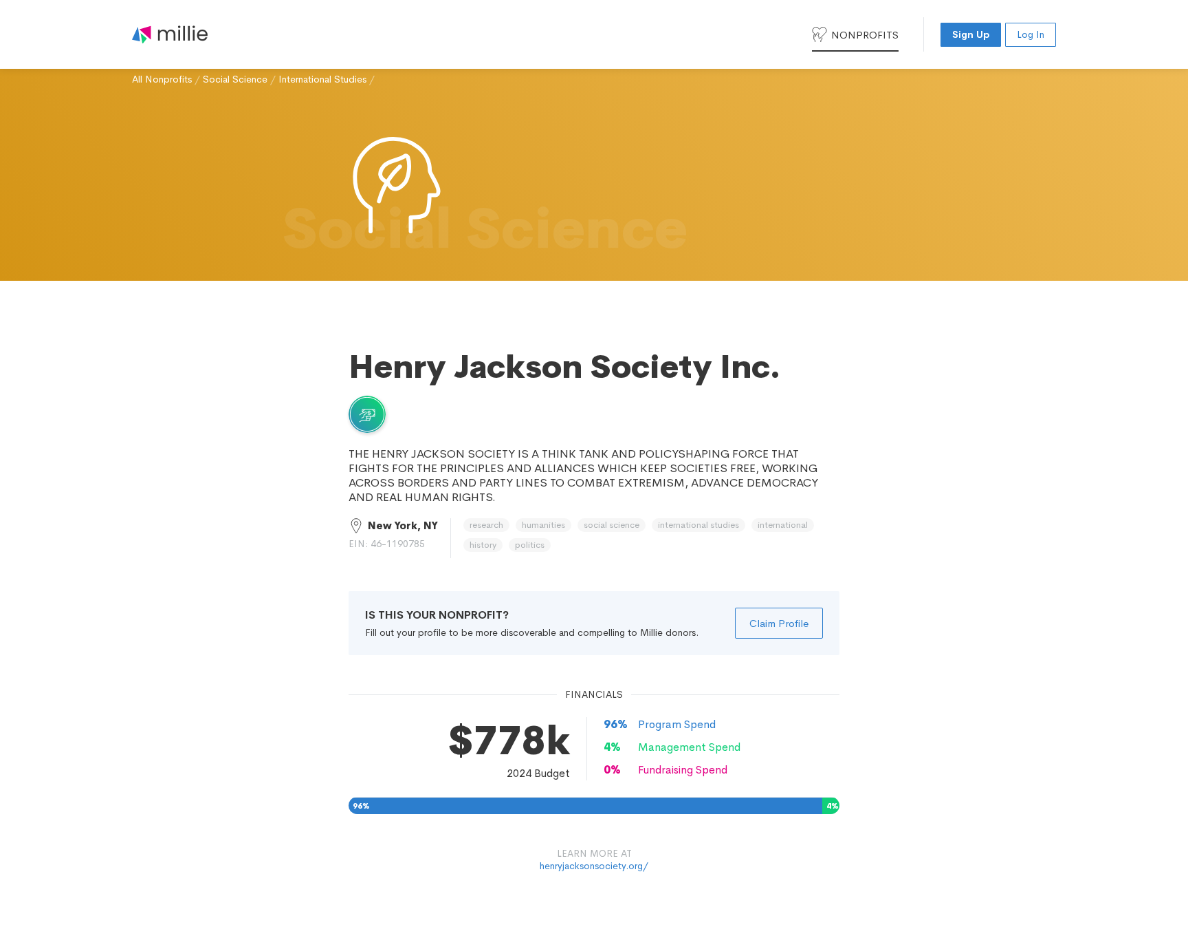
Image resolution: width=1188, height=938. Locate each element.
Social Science (235, 79)
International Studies (322, 79)
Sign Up (970, 34)
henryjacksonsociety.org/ (594, 866)
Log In (1030, 34)
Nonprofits (865, 34)
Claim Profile (778, 623)
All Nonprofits (162, 79)
